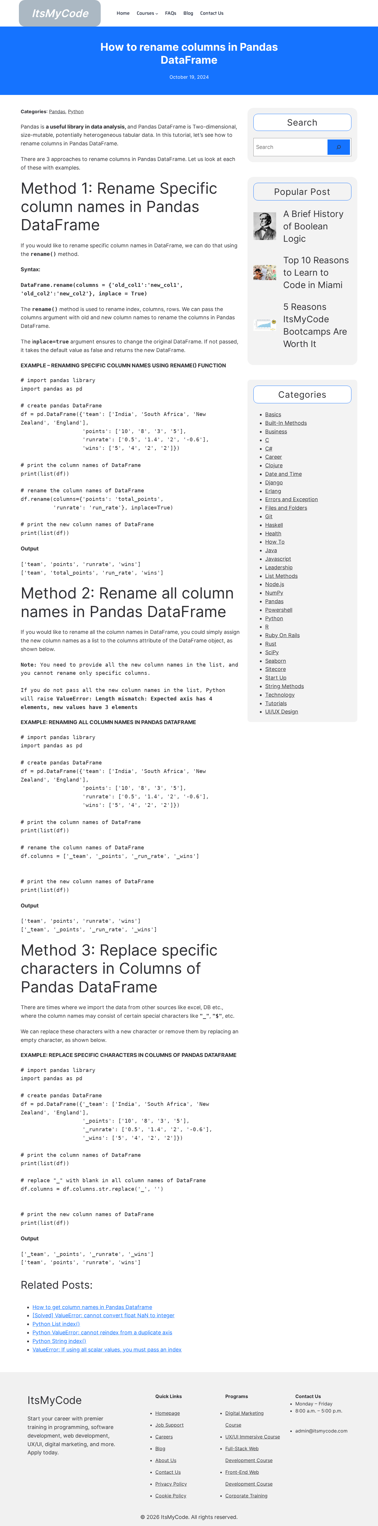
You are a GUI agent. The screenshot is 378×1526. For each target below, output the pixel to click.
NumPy (274, 593)
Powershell (278, 610)
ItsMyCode (60, 13)
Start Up (275, 678)
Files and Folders (286, 508)
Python (76, 111)
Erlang (273, 491)
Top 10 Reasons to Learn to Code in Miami (316, 272)
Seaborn (275, 661)
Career (273, 457)
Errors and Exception (291, 499)
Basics (273, 414)
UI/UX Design (281, 711)
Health (273, 533)
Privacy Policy (171, 1484)
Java (271, 550)
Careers (164, 1437)
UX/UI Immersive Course (252, 1437)
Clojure (274, 465)
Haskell (274, 525)
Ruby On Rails (282, 635)
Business (276, 431)
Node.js (274, 584)
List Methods (281, 576)
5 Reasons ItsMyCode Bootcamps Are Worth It (315, 325)
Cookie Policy (170, 1496)
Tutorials (276, 703)
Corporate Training (246, 1496)
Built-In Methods (286, 423)
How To (275, 542)
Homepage (167, 1413)
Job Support (169, 1425)
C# (268, 448)
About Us (165, 1460)
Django (274, 482)
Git (269, 516)
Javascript (278, 559)
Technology (280, 695)
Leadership (279, 567)
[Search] (339, 147)
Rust (270, 644)
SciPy (272, 652)
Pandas (57, 111)
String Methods (284, 686)
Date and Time (283, 474)
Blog (160, 1448)
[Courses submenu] (156, 13)
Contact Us (168, 1472)
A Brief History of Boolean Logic (313, 226)
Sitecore (275, 669)
